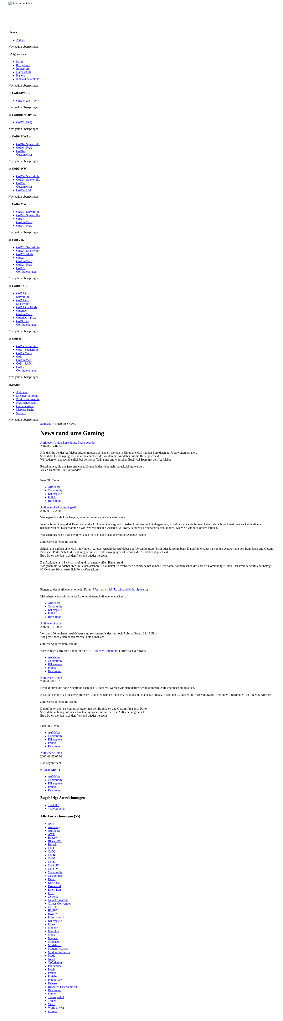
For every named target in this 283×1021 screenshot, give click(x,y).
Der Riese (54, 882)
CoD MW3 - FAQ (27, 100)
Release (52, 983)
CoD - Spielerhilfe (27, 349)
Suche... (21, 413)
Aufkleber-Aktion (51, 677)
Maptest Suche (25, 409)
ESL (51, 893)
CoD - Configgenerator (26, 368)
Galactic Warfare (58, 900)
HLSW (52, 910)
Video (51, 1004)
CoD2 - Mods (24, 254)
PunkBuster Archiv (27, 399)
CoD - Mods (24, 353)
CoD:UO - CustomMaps (24, 312)
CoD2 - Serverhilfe (27, 247)
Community (55, 490)
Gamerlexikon (24, 406)
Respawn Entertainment (62, 986)
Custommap (55, 875)
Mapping (53, 931)
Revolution (54, 500)
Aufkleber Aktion (51, 623)
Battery (52, 837)
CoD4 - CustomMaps (24, 220)
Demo (51, 879)
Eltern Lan (54, 889)
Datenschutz (23, 72)
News (51, 959)
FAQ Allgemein (26, 402)
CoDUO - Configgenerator (26, 322)
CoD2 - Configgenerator (26, 269)
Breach (52, 844)
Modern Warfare (58, 948)
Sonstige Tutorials (27, 395)
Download (54, 886)
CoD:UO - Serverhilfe (22, 295)
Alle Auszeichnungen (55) (60, 816)
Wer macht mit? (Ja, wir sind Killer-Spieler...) (120, 589)
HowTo (52, 914)
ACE (51, 823)
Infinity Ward (56, 917)
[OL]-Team (23, 65)
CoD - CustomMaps (24, 358)
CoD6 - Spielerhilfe (28, 144)
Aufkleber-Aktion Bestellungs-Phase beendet (67, 442)
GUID (52, 907)
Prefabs (52, 976)
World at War (56, 1007)
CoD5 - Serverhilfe (27, 176)
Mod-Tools (54, 945)
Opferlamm (55, 962)
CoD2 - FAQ (24, 264)
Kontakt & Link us (27, 79)
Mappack (53, 927)
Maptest (53, 938)
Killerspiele (55, 493)
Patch (51, 969)
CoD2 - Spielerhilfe (28, 250)
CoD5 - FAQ (24, 190)
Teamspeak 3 (56, 997)
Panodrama (55, 966)
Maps (51, 934)
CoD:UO (53, 865)
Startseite (45, 423)
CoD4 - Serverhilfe (27, 211)
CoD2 (51, 851)
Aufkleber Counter (102, 650)
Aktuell (20, 40)
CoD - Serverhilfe (27, 346)
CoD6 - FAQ (24, 147)
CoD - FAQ (23, 363)
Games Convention (59, 903)
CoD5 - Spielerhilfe (28, 179)
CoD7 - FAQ (24, 122)
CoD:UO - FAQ (26, 317)
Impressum (22, 68)
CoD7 (51, 861)
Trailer (52, 1000)
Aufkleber (54, 487)
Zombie (52, 1011)
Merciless (53, 941)
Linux (51, 924)
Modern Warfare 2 (59, 952)
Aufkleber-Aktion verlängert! (58, 507)
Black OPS (55, 841)
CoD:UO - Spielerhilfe (23, 302)
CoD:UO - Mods (26, 307)
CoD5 (51, 858)
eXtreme (53, 896)
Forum (20, 61)
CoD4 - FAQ (24, 225)
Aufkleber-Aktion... (52, 753)
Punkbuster (55, 979)
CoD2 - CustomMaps (24, 259)
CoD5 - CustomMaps (24, 184)
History (20, 75)
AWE (51, 834)
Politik (52, 497)
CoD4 (51, 855)
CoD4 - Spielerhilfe (28, 215)
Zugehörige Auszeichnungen (62, 798)
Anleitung (54, 827)
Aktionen (22, 392)
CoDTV (53, 868)
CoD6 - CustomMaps (24, 152)
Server (52, 993)
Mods (51, 955)
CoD (51, 848)
